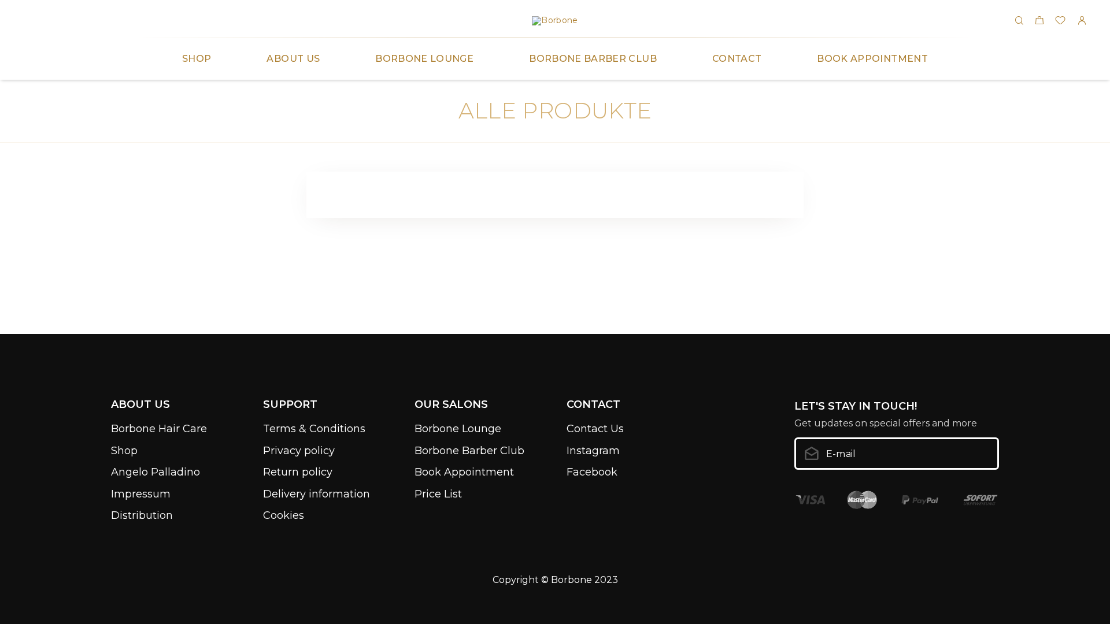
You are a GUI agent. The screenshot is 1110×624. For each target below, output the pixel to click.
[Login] (1082, 21)
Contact (736, 58)
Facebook (592, 472)
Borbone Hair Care (159, 428)
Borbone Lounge (424, 58)
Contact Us (595, 428)
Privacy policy (299, 450)
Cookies (283, 515)
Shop (196, 58)
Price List (438, 494)
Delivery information (316, 494)
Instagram (593, 450)
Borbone (571, 579)
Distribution (142, 515)
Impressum (141, 494)
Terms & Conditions (314, 428)
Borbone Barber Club (593, 58)
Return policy (297, 472)
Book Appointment (872, 58)
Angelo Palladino (155, 472)
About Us (293, 58)
